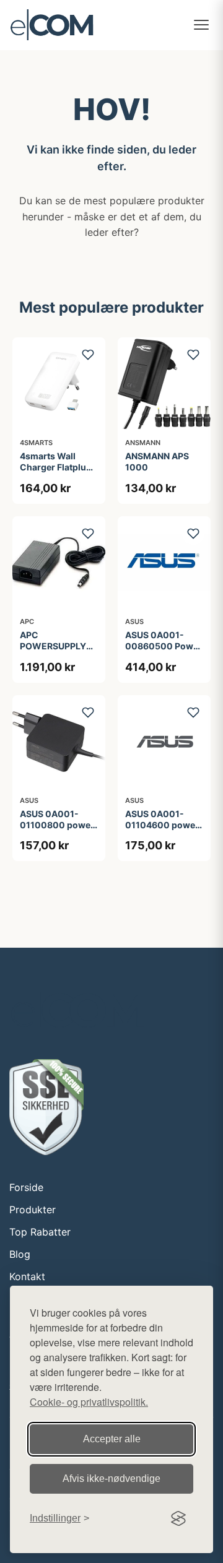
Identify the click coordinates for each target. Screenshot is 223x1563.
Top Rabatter (40, 1232)
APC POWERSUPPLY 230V (53, 646)
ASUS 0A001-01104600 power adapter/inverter (162, 824)
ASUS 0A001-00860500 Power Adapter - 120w (163, 646)
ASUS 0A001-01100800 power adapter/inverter (57, 824)
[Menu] (201, 24)
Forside (26, 1187)
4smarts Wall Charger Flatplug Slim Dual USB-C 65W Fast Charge (57, 473)
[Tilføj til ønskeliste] (88, 355)
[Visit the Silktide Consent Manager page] (178, 1518)
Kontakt (27, 1276)
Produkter (32, 1209)
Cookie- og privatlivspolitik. (89, 1402)
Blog (19, 1254)
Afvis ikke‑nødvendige (111, 1478)
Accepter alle (112, 1439)
